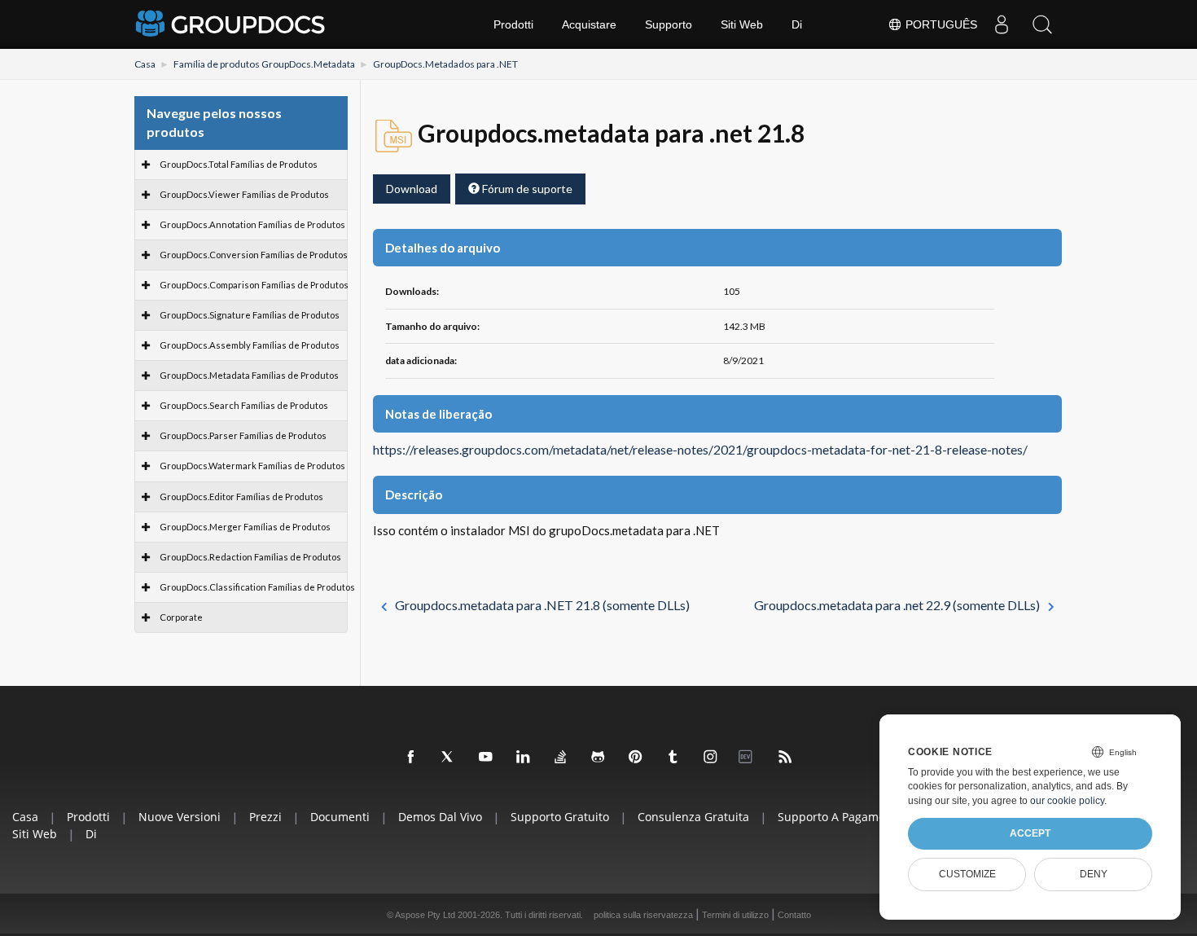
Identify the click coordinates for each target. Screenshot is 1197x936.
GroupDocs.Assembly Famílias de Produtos (250, 345)
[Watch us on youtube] (486, 757)
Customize (967, 874)
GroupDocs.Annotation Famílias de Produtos (252, 224)
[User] (1001, 24)
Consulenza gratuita (693, 816)
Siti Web (742, 24)
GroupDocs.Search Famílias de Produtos (244, 405)
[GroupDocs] (232, 24)
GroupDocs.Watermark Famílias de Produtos (252, 465)
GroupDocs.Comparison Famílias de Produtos (254, 284)
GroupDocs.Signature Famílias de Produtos (250, 315)
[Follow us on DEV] (748, 757)
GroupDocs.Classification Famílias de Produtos (257, 587)
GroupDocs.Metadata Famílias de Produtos (249, 375)
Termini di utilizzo (735, 915)
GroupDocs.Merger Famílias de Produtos (245, 526)
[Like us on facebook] (411, 757)
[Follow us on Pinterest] (636, 757)
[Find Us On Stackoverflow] (561, 757)
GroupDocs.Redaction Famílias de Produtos (250, 556)
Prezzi (265, 816)
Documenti (340, 816)
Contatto (794, 915)
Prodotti (513, 24)
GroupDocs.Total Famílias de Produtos (239, 164)
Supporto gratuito (560, 816)
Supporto (668, 24)
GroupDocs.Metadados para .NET (445, 64)
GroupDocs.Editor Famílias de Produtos (241, 496)
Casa (145, 64)
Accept (1030, 833)
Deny (1093, 874)
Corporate (181, 617)
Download (411, 189)
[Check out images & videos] (710, 757)
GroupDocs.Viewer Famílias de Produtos (244, 194)
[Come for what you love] (673, 757)
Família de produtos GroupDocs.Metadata (264, 64)
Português (939, 24)
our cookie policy (1067, 800)
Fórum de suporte (526, 189)
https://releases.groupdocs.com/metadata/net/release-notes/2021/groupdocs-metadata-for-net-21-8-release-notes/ (700, 449)
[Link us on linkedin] (523, 757)
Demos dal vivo (440, 816)
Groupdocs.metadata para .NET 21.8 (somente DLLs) (542, 605)
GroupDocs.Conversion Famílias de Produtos (254, 254)
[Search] (1042, 24)
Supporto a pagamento (840, 816)
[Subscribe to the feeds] (785, 757)
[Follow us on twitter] (448, 757)
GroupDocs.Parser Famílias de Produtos (243, 435)
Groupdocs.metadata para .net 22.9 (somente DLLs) (897, 605)
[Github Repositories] (598, 757)
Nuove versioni (179, 816)
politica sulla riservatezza (643, 915)
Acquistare (589, 24)
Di (796, 24)
